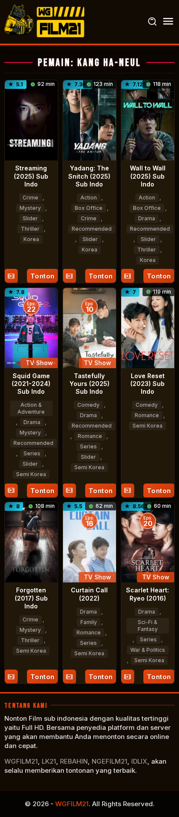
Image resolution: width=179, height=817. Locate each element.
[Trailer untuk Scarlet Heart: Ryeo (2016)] (127, 677)
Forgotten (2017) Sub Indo (31, 597)
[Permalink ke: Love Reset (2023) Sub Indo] (148, 327)
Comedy (88, 405)
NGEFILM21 (109, 761)
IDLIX (139, 761)
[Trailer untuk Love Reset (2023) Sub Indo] (127, 491)
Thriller (30, 228)
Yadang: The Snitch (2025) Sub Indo (89, 175)
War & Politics (147, 650)
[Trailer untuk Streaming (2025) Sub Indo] (11, 276)
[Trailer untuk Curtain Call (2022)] (69, 677)
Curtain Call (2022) (89, 593)
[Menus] (168, 21)
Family (88, 622)
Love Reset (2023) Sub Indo (147, 383)
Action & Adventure (31, 408)
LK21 (49, 761)
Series (31, 453)
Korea (31, 239)
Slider (30, 218)
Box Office (89, 208)
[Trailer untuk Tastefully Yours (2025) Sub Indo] (69, 491)
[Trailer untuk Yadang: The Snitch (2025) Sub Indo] (69, 276)
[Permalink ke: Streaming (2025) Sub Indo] (31, 119)
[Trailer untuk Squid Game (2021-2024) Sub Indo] (11, 491)
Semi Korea (31, 474)
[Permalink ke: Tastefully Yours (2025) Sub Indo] (89, 327)
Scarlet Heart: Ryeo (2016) (147, 593)
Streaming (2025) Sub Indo (31, 175)
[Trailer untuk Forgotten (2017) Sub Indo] (11, 677)
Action (88, 197)
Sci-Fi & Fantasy (148, 625)
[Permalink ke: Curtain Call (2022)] (89, 542)
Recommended (92, 228)
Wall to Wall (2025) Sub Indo (148, 175)
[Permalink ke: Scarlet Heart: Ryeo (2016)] (148, 542)
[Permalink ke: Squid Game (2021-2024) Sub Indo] (31, 327)
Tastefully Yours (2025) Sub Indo (89, 383)
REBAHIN (74, 761)
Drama (146, 218)
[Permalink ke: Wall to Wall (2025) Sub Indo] (148, 119)
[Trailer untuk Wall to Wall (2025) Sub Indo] (127, 276)
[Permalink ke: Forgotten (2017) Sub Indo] (31, 542)
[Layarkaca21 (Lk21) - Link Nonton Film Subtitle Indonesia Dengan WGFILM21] (45, 21)
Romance (90, 436)
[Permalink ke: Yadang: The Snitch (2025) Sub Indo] (89, 119)
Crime (30, 197)
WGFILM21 (21, 761)
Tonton (42, 276)
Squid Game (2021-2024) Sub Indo (31, 383)
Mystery (30, 208)
